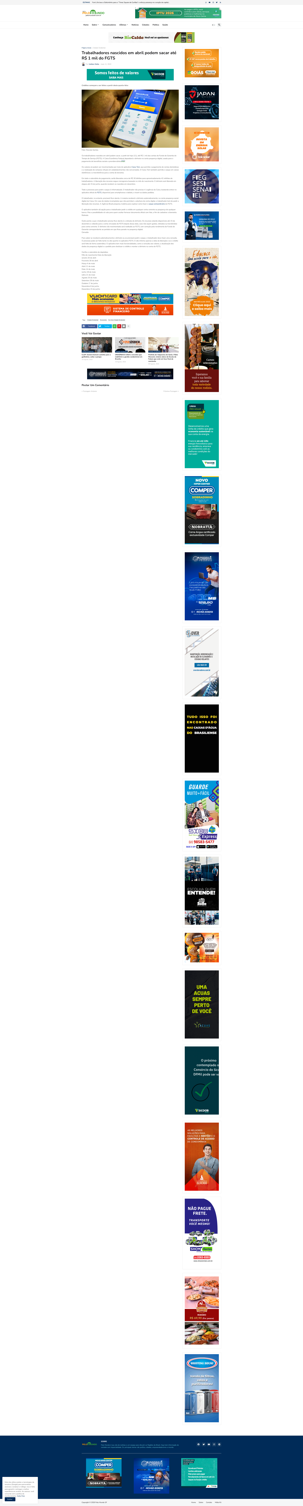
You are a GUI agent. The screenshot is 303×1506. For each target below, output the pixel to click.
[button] (214, 25)
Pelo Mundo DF (101, 1502)
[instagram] (213, 2)
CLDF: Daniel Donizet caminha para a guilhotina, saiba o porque (96, 356)
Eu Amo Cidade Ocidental (117, 320)
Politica (156, 25)
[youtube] (209, 2)
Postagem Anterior (90, 391)
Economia (103, 320)
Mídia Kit (218, 1502)
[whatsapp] (206, 2)
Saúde (165, 25)
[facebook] (198, 1444)
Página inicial (86, 48)
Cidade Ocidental (99, 48)
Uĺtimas (122, 25)
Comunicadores (109, 25)
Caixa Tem (136, 167)
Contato (209, 1502)
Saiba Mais (20, 1496)
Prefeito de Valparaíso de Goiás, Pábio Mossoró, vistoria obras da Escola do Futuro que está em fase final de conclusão (163, 358)
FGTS (99, 192)
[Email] (124, 326)
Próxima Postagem (170, 391)
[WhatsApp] (115, 326)
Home (86, 25)
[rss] (220, 2)
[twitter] (216, 2)
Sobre (94, 25)
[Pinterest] (119, 326)
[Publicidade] (178, 13)
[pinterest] (219, 1444)
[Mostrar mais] (128, 326)
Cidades (145, 25)
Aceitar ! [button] (10, 1499)
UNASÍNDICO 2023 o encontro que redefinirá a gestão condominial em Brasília (128, 357)
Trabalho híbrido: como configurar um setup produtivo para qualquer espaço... (121, 2)
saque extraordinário (157, 204)
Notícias (135, 25)
